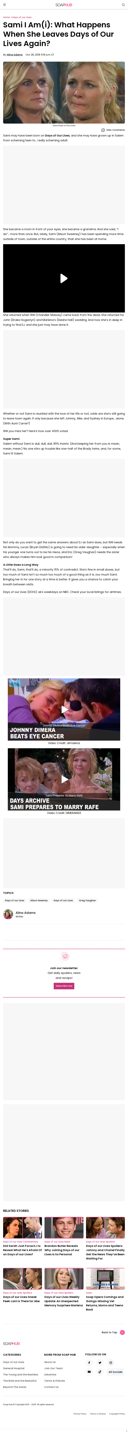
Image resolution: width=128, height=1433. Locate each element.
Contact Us (51, 1387)
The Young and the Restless (20, 1374)
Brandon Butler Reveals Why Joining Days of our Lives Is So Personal (61, 1250)
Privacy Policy (80, 1413)
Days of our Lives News (57, 1241)
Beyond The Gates (14, 1387)
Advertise (50, 1374)
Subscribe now (64, 985)
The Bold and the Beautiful (19, 1381)
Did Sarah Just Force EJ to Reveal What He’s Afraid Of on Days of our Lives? (22, 1250)
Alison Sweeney (39, 900)
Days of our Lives (14, 900)
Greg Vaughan (87, 900)
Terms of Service (98, 1413)
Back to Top (109, 1332)
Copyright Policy (117, 1413)
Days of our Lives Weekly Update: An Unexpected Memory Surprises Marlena (63, 1301)
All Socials (115, 1372)
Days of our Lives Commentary (20, 1241)
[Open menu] (4, 5)
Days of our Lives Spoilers (100, 1241)
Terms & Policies (54, 1381)
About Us (50, 1362)
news (89, 1292)
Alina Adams (15, 54)
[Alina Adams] (9, 914)
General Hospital (13, 1368)
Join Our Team (53, 1368)
